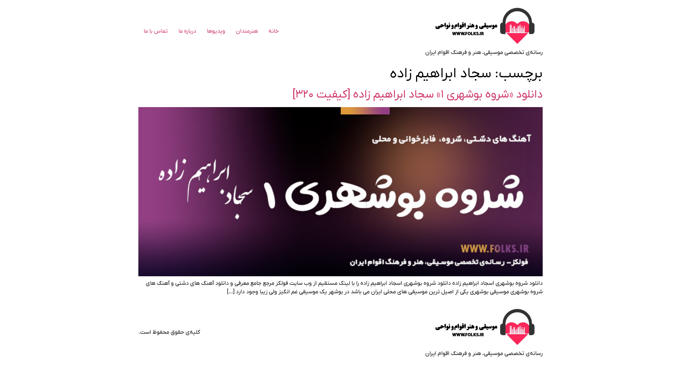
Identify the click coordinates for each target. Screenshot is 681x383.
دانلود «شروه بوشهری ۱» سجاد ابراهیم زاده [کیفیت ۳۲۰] (418, 94)
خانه (273, 31)
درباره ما (187, 31)
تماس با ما (156, 31)
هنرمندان (247, 31)
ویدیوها (216, 31)
